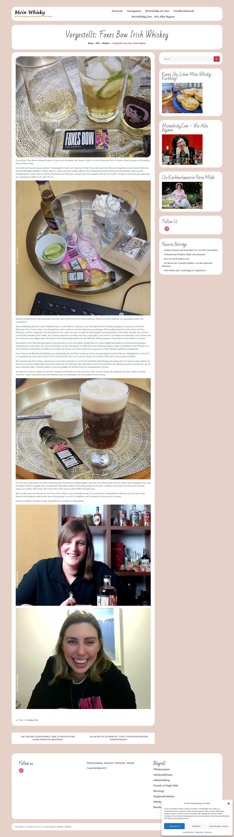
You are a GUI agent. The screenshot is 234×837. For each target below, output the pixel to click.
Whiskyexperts (161, 769)
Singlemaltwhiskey (164, 796)
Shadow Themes (64, 826)
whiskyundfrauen (162, 774)
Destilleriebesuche (183, 10)
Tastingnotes (134, 10)
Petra (21, 720)
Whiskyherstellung (95, 763)
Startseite (117, 10)
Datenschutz (199, 832)
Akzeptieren (174, 826)
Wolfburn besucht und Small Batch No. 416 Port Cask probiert (191, 250)
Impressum (208, 832)
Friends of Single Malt (165, 785)
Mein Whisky (29, 12)
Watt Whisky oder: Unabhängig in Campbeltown (185, 270)
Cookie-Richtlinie (188, 832)
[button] (228, 803)
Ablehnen (196, 826)
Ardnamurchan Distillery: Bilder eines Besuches (184, 254)
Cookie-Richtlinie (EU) (97, 768)
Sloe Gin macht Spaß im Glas (176, 259)
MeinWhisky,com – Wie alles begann (153, 16)
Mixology (158, 790)
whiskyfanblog (161, 780)
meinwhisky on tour (157, 10)
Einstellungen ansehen (218, 826)
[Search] (217, 59)
